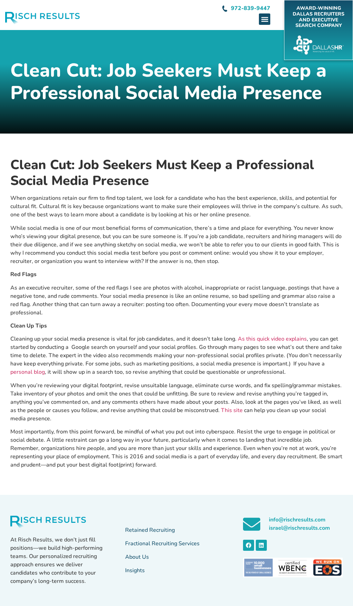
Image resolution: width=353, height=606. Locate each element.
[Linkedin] (261, 545)
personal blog (27, 372)
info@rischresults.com (297, 520)
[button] (264, 19)
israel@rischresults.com (299, 528)
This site (232, 410)
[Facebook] (248, 545)
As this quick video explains (272, 339)
